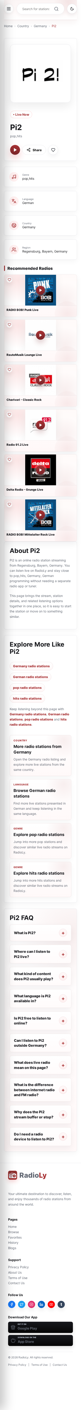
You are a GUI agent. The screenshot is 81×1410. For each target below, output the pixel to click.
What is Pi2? (25, 933)
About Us (15, 1272)
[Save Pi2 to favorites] (53, 150)
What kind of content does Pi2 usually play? (33, 976)
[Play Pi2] (15, 150)
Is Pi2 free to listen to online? (32, 1020)
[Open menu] (9, 8)
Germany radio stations (31, 666)
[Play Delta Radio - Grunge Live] (40, 470)
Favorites (15, 1237)
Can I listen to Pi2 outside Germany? (30, 1043)
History (13, 1242)
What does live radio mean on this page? (32, 1065)
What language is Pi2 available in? (32, 998)
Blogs (12, 1248)
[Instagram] (31, 1304)
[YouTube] (51, 1304)
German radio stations (30, 677)
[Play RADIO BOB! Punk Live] (40, 290)
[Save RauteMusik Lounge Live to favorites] (9, 324)
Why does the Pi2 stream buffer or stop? (33, 1114)
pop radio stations (27, 687)
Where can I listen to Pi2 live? (32, 954)
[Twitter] (21, 1304)
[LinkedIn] (41, 1304)
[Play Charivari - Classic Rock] (40, 380)
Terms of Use (17, 1278)
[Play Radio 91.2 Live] (40, 425)
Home (8, 26)
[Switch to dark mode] (72, 9)
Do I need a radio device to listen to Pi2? (34, 1136)
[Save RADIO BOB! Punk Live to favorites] (9, 280)
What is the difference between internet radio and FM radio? (34, 1089)
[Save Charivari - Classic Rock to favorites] (9, 369)
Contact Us (16, 1283)
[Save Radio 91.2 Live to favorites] (9, 414)
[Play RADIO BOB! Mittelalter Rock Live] (40, 514)
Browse (13, 1232)
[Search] (56, 9)
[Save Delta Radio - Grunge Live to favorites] (9, 459)
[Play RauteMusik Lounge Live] (40, 335)
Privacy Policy (18, 1267)
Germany (40, 26)
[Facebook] (11, 1304)
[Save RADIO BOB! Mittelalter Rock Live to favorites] (9, 504)
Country (23, 26)
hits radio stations (27, 698)
